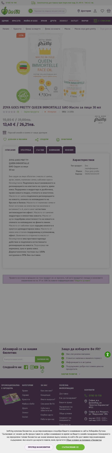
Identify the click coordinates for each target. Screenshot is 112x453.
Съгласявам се (70, 447)
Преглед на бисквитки (39, 447)
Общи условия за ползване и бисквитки (84, 440)
